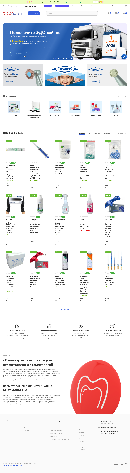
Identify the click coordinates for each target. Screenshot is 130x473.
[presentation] (127, 110)
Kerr (80, 438)
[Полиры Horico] (65, 75)
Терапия (13, 116)
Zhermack (82, 449)
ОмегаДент (82, 444)
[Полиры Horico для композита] (107, 75)
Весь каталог (122, 133)
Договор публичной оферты (59, 439)
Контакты (27, 430)
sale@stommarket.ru (108, 427)
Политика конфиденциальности (60, 442)
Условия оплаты (55, 428)
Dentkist (81, 432)
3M (80, 427)
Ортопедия (54, 116)
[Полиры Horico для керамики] (23, 75)
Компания (28, 421)
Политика (53, 436)
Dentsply (81, 447)
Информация (56, 421)
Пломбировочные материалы (34, 117)
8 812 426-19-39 (30, 6)
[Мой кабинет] (126, 6)
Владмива (82, 435)
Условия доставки (56, 430)
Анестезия (75, 116)
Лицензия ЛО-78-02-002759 (12, 465)
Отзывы (26, 428)
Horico (81, 430)
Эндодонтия (96, 116)
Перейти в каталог (11, 421)
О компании (28, 425)
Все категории (122, 96)
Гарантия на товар (56, 433)
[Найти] (95, 13)
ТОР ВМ (81, 441)
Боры (116, 116)
